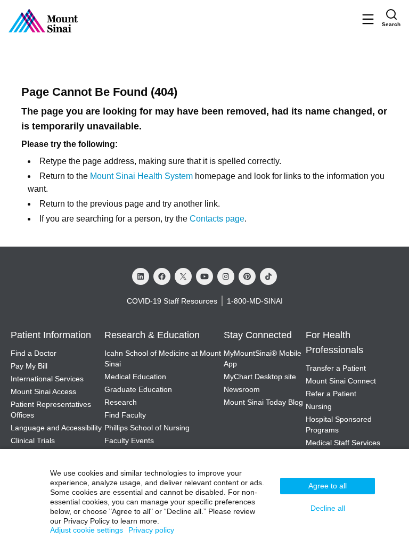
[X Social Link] (183, 276)
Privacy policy (151, 530)
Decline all (327, 508)
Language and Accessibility (56, 427)
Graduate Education (139, 389)
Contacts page (218, 219)
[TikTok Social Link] (268, 276)
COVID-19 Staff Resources (170, 301)
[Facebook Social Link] (161, 276)
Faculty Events (129, 440)
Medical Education (136, 376)
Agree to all (327, 485)
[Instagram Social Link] (225, 276)
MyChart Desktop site (260, 376)
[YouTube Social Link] (204, 276)
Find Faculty (125, 415)
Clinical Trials (33, 440)
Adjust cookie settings (86, 530)
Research (121, 402)
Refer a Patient (330, 393)
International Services (47, 378)
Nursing (319, 406)
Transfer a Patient (335, 368)
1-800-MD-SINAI (255, 301)
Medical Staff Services (343, 442)
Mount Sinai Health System (142, 176)
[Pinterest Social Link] (247, 276)
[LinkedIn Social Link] (140, 276)
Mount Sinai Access (44, 391)
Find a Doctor (33, 353)
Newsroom (243, 389)
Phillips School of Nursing (147, 427)
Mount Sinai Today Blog (264, 402)
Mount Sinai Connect (340, 381)
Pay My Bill (29, 366)
